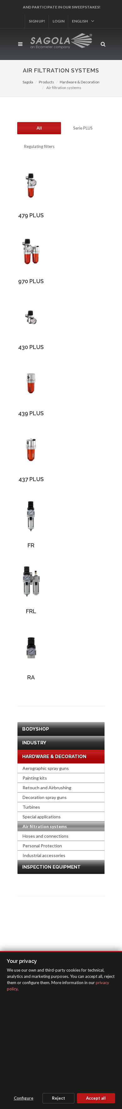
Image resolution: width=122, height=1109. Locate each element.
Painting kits (35, 778)
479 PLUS (31, 215)
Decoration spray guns (45, 797)
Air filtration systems (45, 826)
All (39, 128)
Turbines (31, 807)
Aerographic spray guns (46, 768)
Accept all (96, 1098)
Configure (23, 1098)
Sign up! (37, 21)
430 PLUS (31, 347)
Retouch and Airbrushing (47, 787)
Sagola (28, 82)
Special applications (42, 816)
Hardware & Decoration (79, 82)
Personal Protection (42, 845)
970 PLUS (31, 281)
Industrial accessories (44, 855)
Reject (58, 1098)
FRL (31, 611)
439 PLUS (31, 413)
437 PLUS (31, 479)
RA (31, 677)
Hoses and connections (46, 836)
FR (31, 545)
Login (58, 21)
